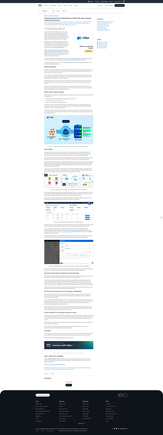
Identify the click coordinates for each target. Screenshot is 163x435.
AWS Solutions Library (64, 411)
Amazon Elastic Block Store (66, 231)
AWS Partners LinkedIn (103, 42)
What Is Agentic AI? (40, 408)
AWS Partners (62, 421)
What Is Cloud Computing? (42, 406)
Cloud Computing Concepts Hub (43, 411)
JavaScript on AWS (87, 418)
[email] (126, 428)
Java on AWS (85, 413)
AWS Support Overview (111, 413)
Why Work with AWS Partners (103, 24)
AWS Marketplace (58, 337)
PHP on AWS (85, 416)
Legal (107, 421)
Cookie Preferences (50, 430)
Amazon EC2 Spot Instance (75, 58)
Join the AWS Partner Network (103, 25)
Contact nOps (47, 364)
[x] (112, 428)
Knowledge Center (110, 411)
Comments (69, 24)
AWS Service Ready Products (53, 369)
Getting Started (62, 404)
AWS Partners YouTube (103, 45)
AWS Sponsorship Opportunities (103, 30)
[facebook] (114, 428)
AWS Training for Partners (102, 28)
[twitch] (120, 428)
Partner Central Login (101, 27)
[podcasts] (124, 428)
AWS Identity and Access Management (75, 230)
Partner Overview (53, 364)
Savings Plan (77, 59)
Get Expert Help (109, 416)
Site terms (42, 430)
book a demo (66, 337)
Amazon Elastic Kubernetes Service (57, 33)
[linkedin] (116, 428)
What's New (38, 416)
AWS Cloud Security (40, 413)
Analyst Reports (62, 418)
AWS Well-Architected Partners (65, 369)
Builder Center (86, 404)
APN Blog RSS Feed (102, 47)
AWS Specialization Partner (53, 50)
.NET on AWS (85, 408)
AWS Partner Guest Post (62, 367)
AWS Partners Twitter (102, 43)
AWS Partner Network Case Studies (104, 22)
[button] (53, 5)
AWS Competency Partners (52, 367)
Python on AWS (86, 411)
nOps (73, 369)
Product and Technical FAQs (65, 416)
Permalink (63, 24)
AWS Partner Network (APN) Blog (51, 15)
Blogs (37, 418)
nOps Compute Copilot (63, 36)
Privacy (37, 430)
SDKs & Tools (86, 406)
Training (61, 406)
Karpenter (61, 41)
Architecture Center (63, 413)
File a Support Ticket (110, 406)
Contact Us (108, 404)
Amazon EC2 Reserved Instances (66, 59)
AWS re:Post (108, 408)
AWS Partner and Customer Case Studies (105, 21)
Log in (68, 385)
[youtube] (122, 428)
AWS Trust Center (63, 408)
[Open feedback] (161, 217)
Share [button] (74, 24)
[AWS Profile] (124, 2)
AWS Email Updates (102, 46)
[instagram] (118, 428)
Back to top (81, 423)
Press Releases (39, 421)
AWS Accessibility (110, 418)
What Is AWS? (39, 404)
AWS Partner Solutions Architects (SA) (75, 367)
